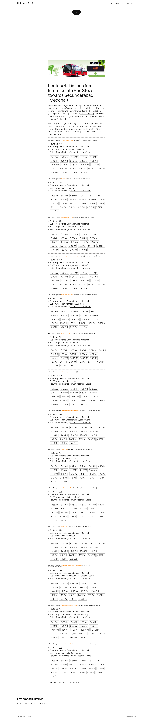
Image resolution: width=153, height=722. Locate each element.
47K (60, 143)
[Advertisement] (76, 35)
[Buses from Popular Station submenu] (135, 3)
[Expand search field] (76, 12)
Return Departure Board (80, 152)
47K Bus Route (86, 113)
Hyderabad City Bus (26, 3)
